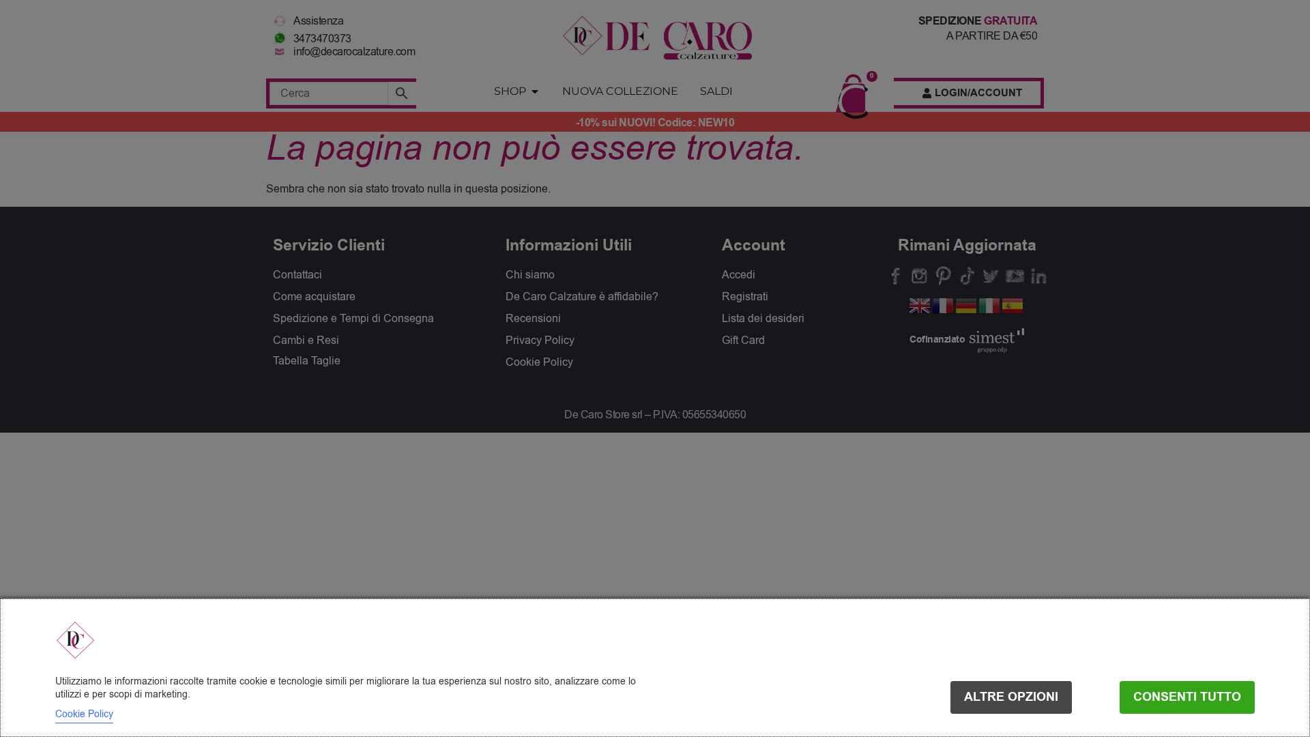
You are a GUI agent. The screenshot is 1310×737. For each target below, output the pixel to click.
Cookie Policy (84, 714)
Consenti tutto (1187, 697)
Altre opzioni (1011, 697)
